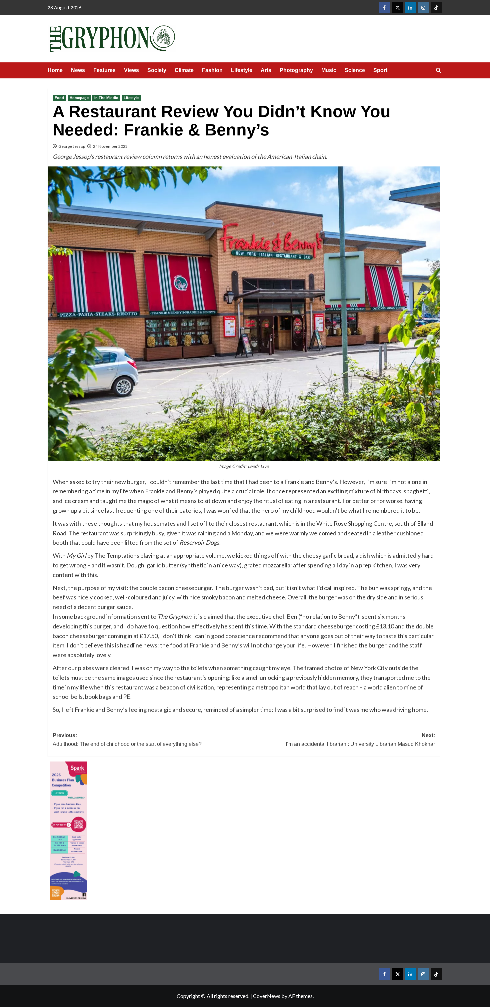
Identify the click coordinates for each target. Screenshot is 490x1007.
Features (104, 70)
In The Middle (106, 98)
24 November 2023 (110, 146)
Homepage (79, 98)
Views (131, 70)
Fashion (212, 70)
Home (55, 70)
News (78, 70)
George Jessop (71, 146)
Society (156, 70)
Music (328, 70)
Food (59, 98)
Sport (380, 70)
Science (355, 70)
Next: (359, 739)
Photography (296, 70)
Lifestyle (241, 70)
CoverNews (266, 996)
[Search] (438, 70)
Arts (266, 70)
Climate (184, 70)
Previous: (127, 739)
